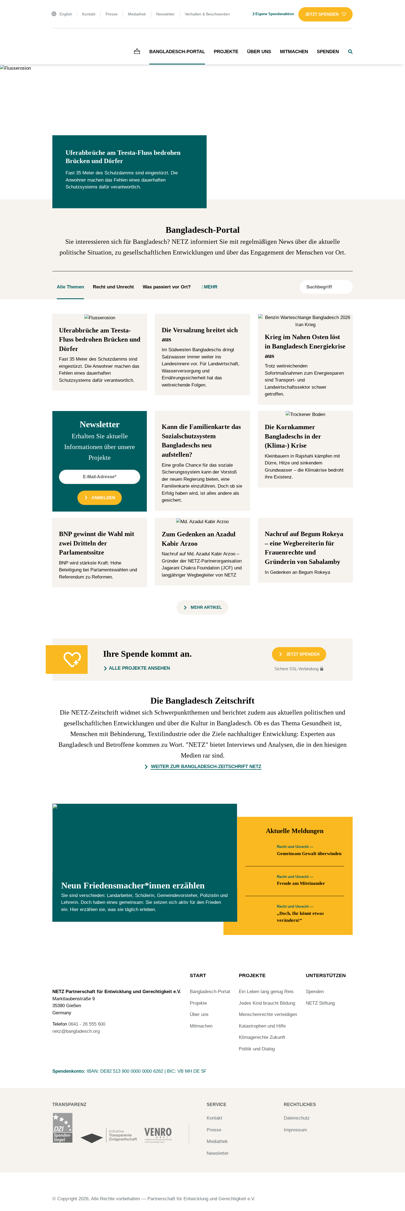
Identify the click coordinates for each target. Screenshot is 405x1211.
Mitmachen (294, 51)
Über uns (259, 51)
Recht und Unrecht (113, 287)
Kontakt (88, 14)
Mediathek (137, 14)
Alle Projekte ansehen (139, 668)
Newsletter (165, 14)
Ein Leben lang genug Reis (266, 991)
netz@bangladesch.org (76, 1031)
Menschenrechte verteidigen (268, 1014)
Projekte (226, 51)
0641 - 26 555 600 (86, 1024)
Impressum (295, 1129)
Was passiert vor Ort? (167, 287)
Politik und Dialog (257, 1048)
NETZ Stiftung (320, 1003)
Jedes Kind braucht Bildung (267, 1003)
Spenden (328, 51)
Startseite (60, 40)
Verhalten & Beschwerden (207, 14)
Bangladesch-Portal (177, 51)
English (66, 14)
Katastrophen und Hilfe (262, 1026)
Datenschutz (297, 1118)
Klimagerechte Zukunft (262, 1037)
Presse (112, 14)
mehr (210, 287)
